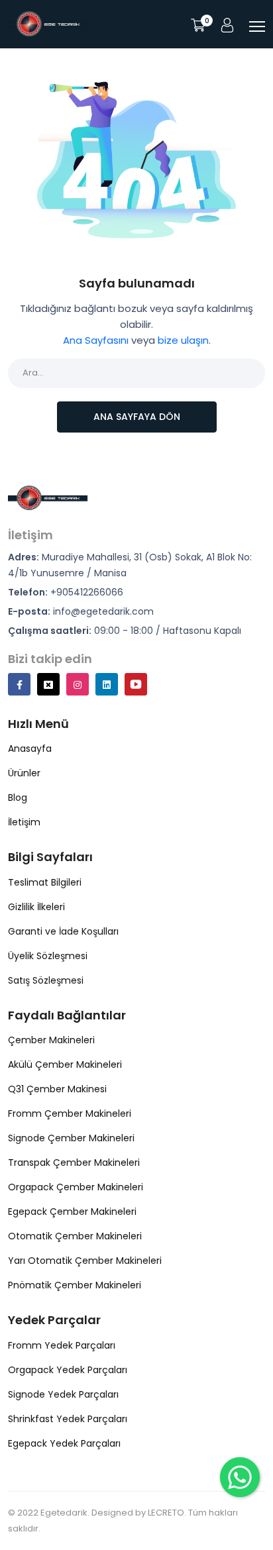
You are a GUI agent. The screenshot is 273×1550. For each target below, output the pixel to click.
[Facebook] (19, 684)
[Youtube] (136, 684)
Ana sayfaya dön (136, 416)
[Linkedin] (106, 684)
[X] (48, 684)
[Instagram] (77, 684)
